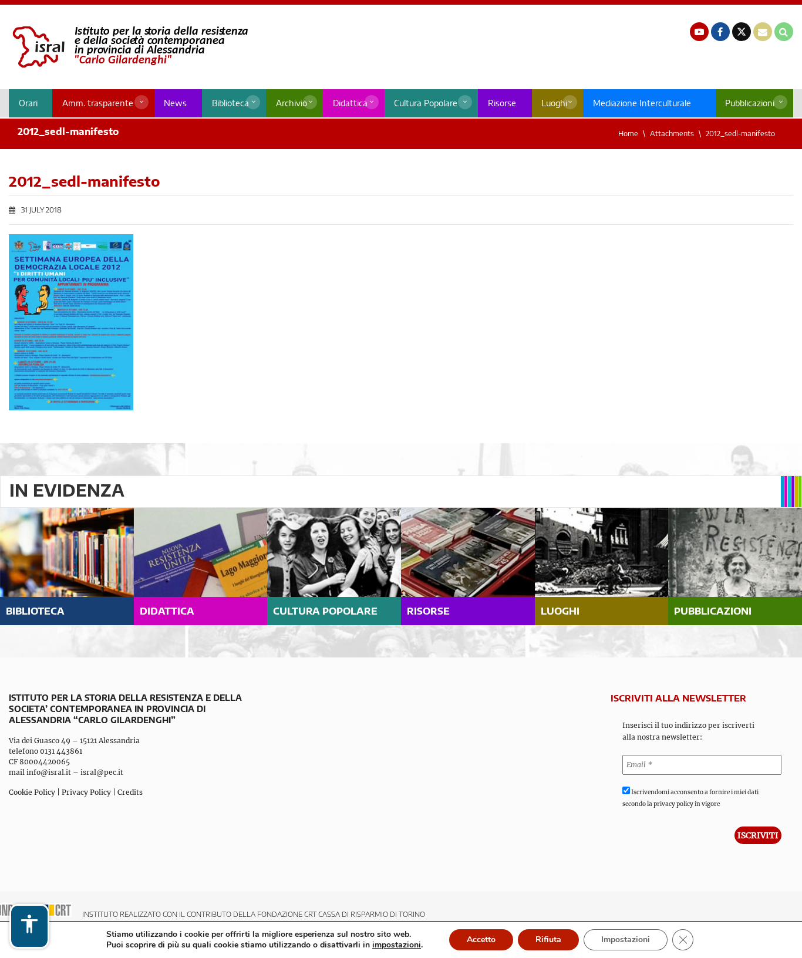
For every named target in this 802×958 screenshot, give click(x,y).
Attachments (672, 133)
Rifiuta (548, 939)
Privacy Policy (86, 792)
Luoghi (554, 103)
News (175, 103)
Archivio (291, 103)
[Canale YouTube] (699, 31)
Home (628, 133)
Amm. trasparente (97, 103)
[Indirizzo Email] (762, 31)
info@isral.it (48, 772)
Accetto (481, 939)
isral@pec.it (101, 772)
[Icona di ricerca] (783, 31)
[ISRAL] (128, 47)
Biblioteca (230, 103)
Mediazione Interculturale (642, 103)
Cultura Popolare (425, 103)
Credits (130, 792)
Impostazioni (625, 939)
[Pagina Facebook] (720, 31)
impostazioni (396, 945)
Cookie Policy (32, 792)
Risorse (502, 103)
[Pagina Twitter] (741, 31)
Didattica (350, 103)
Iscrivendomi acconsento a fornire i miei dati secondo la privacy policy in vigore (690, 798)
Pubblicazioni (749, 103)
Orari (28, 103)
